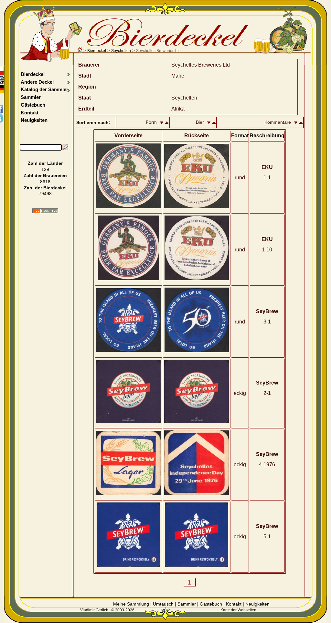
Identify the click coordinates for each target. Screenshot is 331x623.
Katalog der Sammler (44, 89)
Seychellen (121, 50)
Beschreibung (267, 135)
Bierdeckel (96, 50)
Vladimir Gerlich (94, 610)
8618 (45, 181)
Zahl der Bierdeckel (45, 187)
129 (45, 169)
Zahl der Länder (45, 163)
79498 (45, 193)
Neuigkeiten (34, 120)
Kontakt (29, 112)
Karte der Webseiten (238, 610)
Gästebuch (33, 105)
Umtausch (163, 604)
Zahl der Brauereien (45, 175)
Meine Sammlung (131, 604)
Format (240, 135)
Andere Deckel (37, 82)
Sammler (31, 97)
